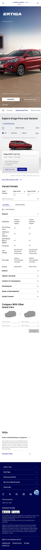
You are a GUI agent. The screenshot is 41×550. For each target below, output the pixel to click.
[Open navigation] (3, 3)
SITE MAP (26, 543)
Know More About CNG (10, 179)
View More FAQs (7, 454)
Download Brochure (30, 99)
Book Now (11, 99)
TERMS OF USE (6, 543)
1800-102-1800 (7, 503)
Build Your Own (10, 169)
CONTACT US (5, 545)
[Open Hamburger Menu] (3, 110)
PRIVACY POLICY (17, 543)
